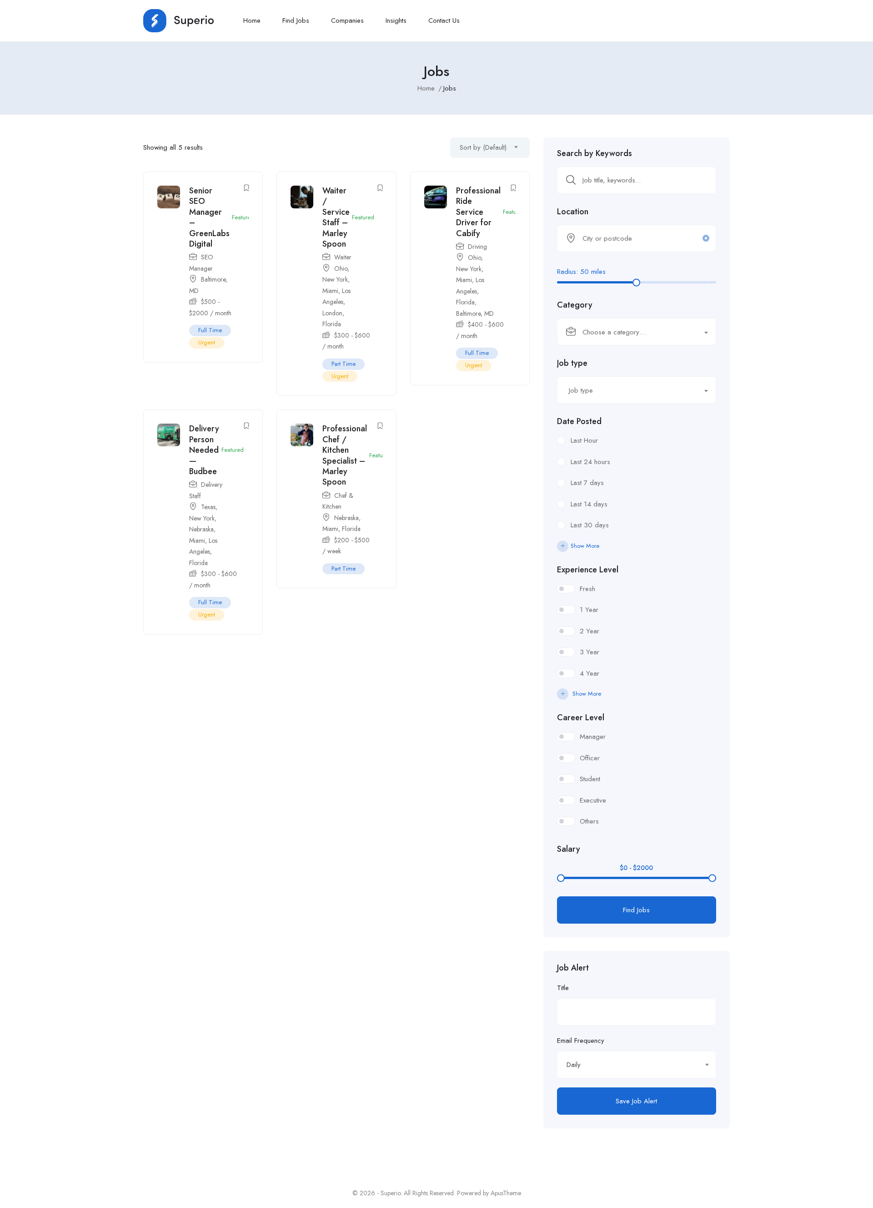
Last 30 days (590, 525)
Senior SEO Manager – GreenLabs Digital (209, 217)
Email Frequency (580, 1041)
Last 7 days (587, 483)
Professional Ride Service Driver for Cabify (478, 212)
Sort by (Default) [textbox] (483, 147)
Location (572, 211)
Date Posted (579, 421)
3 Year (589, 652)
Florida (331, 324)
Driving (477, 246)
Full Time (210, 330)
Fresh (587, 589)
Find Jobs (295, 20)
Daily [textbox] (574, 1065)
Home (252, 20)
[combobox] (490, 147)
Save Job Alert (636, 1101)
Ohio (340, 268)
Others (589, 821)
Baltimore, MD (475, 313)
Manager (593, 737)
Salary (568, 849)
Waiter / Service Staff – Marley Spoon (336, 217)
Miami (330, 290)
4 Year (589, 673)
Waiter (342, 257)
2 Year (589, 631)
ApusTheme (506, 1193)
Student (590, 779)
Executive (593, 800)
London (332, 313)
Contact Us (444, 20)
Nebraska (201, 529)
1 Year (589, 610)
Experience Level (587, 570)
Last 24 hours (590, 462)
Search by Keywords (594, 153)
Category (574, 305)
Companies (347, 20)
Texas (208, 506)
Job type (572, 363)
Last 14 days (589, 504)
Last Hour (584, 440)
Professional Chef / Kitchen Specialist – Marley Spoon (344, 455)
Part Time (343, 363)
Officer (590, 758)
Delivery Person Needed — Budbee (204, 450)
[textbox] (630, 332)
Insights (396, 20)
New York (335, 279)
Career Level (580, 717)
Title (563, 988)
